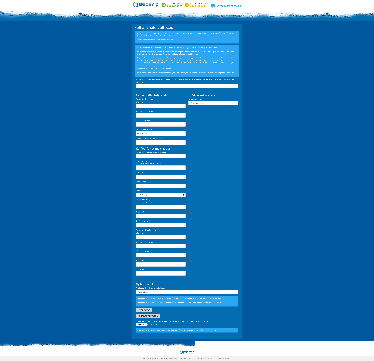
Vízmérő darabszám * (144, 138)
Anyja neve (140, 173)
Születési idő (140, 191)
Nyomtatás (144, 310)
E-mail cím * (140, 269)
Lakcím (143, 200)
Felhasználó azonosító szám (146, 152)
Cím (138, 120)
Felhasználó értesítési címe (146, 230)
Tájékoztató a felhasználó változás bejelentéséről (155, 39)
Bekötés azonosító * (143, 80)
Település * (140, 212)
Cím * (138, 221)
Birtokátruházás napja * (144, 129)
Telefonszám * (141, 260)
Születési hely (141, 182)
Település (140, 111)
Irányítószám (141, 102)
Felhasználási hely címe (144, 99)
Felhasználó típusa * (195, 99)
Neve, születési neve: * (148, 162)
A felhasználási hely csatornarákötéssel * (151, 288)
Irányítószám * (141, 203)
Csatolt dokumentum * (144, 321)
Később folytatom (148, 316)
